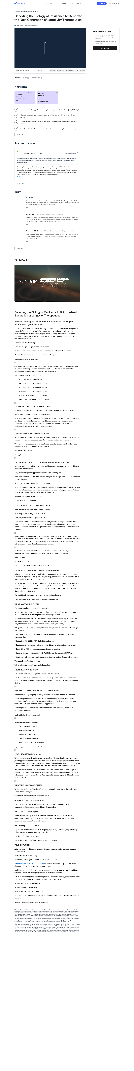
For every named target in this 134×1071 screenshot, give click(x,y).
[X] (37, 70)
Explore (64, 4)
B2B (77, 70)
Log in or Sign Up (114, 4)
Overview (18, 78)
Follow (106, 48)
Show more (20, 134)
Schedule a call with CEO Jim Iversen (29, 864)
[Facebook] (41, 70)
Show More (20, 248)
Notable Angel (60, 70)
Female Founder (70, 70)
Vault (71, 4)
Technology (53, 70)
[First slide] (59, 298)
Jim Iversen (29, 197)
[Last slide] (72, 298)
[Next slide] (68, 298)
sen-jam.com (18, 71)
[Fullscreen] (77, 298)
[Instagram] (43, 70)
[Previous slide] (64, 298)
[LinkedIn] (39, 70)
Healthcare (82, 70)
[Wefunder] (19, 3)
